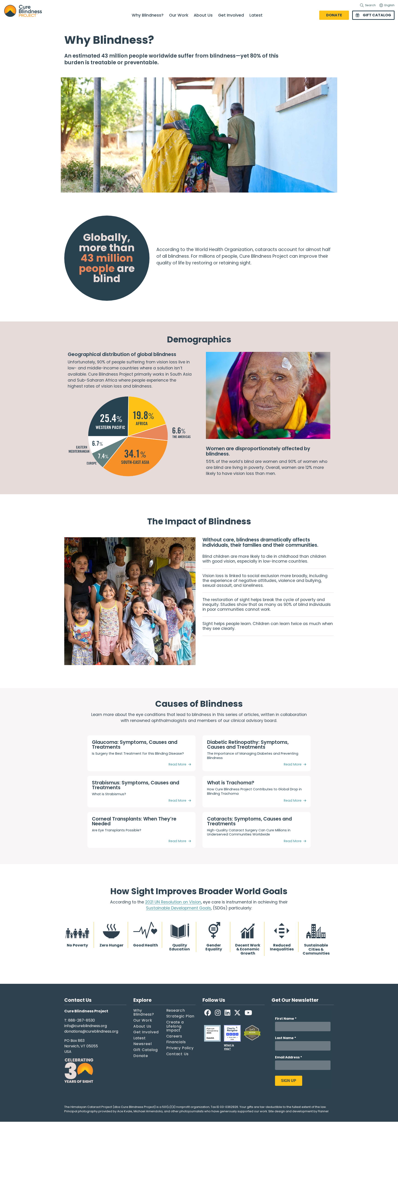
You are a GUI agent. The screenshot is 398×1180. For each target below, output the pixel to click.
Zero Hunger (111, 945)
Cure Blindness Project (26, 11)
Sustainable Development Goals (178, 908)
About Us (203, 15)
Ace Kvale (124, 1111)
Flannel (323, 1111)
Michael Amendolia (148, 1111)
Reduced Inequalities (282, 947)
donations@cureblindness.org (91, 1031)
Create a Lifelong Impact (175, 1026)
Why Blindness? (148, 15)
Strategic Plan (180, 1016)
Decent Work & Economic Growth (247, 949)
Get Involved (231, 15)
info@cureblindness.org (85, 1025)
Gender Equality (213, 947)
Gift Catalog (377, 15)
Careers (174, 1036)
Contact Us (177, 1054)
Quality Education (179, 947)
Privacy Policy (180, 1048)
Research (175, 1010)
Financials (176, 1042)
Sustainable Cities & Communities (316, 949)
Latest (256, 15)
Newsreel (142, 1044)
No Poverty (77, 945)
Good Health (145, 945)
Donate (334, 15)
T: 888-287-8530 (79, 1020)
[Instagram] (218, 1012)
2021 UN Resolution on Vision (173, 902)
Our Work (178, 15)
